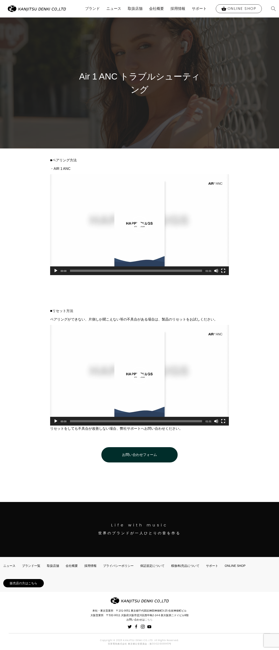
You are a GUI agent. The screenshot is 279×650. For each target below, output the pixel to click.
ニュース (113, 9)
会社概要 (156, 9)
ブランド (92, 9)
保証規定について (152, 565)
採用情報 (177, 9)
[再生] (56, 271)
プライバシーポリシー (118, 565)
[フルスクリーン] (223, 271)
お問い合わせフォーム (139, 455)
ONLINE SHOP (235, 565)
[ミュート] (216, 271)
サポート (199, 9)
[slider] (136, 271)
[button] (139, 224)
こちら (149, 619)
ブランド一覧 (31, 565)
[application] (139, 224)
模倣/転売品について (185, 565)
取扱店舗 (135, 9)
